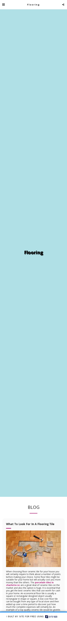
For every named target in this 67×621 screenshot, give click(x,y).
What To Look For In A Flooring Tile (30, 524)
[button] (3, 4)
